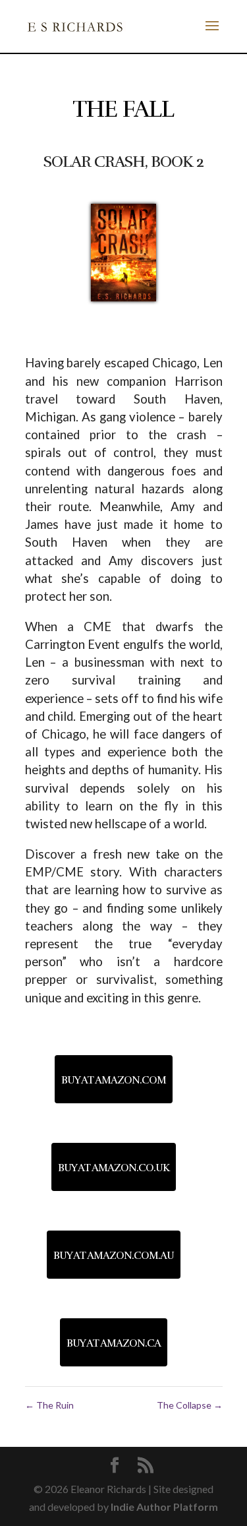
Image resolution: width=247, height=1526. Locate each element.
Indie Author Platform (164, 1506)
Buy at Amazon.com (113, 1080)
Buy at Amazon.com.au (113, 1255)
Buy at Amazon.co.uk (113, 1168)
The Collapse (190, 1405)
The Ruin (49, 1405)
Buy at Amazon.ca (114, 1343)
